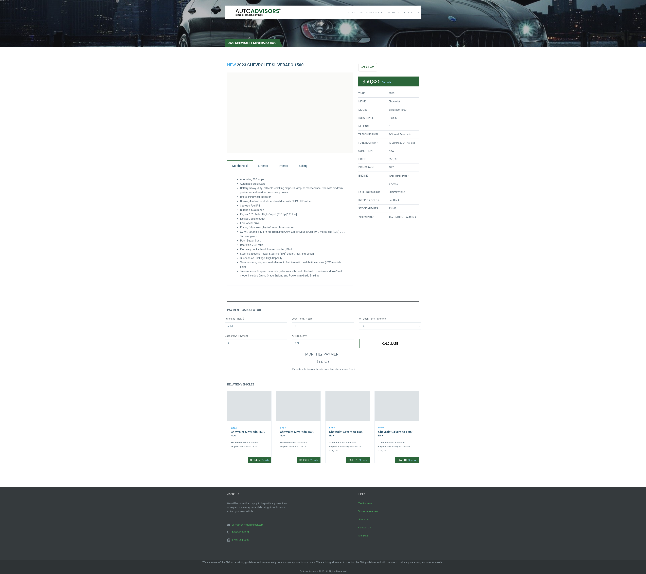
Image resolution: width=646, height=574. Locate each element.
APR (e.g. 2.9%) (300, 335)
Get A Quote (367, 67)
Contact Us (411, 12)
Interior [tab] (283, 166)
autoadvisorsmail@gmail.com (247, 524)
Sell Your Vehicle (371, 12)
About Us (393, 12)
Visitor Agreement (368, 511)
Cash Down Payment (236, 335)
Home (351, 12)
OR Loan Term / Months (372, 318)
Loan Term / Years (302, 318)
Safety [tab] (303, 166)
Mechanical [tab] (240, 166)
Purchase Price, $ (234, 318)
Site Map (363, 535)
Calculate (390, 343)
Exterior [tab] (263, 166)
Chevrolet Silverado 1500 (248, 432)
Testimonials (365, 503)
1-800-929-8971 (240, 532)
